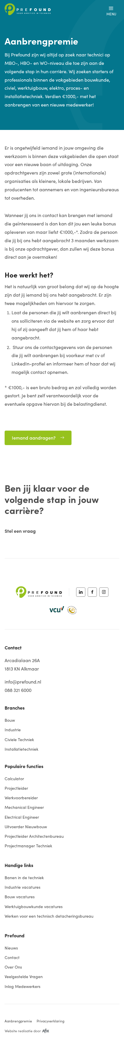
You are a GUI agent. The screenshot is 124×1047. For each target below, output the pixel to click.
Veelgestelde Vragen (24, 976)
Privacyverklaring (50, 1021)
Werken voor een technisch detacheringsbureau (49, 916)
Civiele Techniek (19, 739)
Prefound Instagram (103, 592)
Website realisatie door (23, 1031)
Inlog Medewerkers (22, 986)
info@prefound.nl (23, 682)
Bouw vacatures (20, 896)
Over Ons (13, 967)
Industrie (13, 729)
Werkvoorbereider (21, 797)
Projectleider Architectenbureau (34, 836)
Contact (12, 957)
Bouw (10, 720)
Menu (111, 14)
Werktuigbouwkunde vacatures (34, 906)
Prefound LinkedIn (80, 592)
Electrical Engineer (22, 817)
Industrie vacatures (22, 887)
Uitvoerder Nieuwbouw (26, 826)
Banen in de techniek (24, 877)
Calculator (14, 778)
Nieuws (11, 948)
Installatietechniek (21, 749)
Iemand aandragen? (34, 437)
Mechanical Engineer (24, 807)
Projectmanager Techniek (28, 845)
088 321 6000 (18, 690)
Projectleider (16, 788)
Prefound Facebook (92, 592)
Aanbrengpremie (18, 1021)
